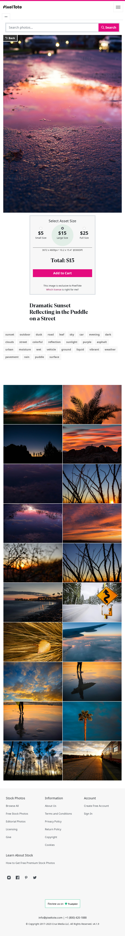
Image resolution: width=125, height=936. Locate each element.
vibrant (94, 349)
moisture (25, 349)
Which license (53, 289)
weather (110, 349)
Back (11, 38)
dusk (39, 334)
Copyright (51, 837)
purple (87, 342)
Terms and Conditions (58, 813)
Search (110, 27)
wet (38, 349)
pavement (12, 357)
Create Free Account (96, 806)
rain (26, 357)
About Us (50, 806)
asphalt (102, 342)
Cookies (50, 845)
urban (9, 349)
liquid (80, 349)
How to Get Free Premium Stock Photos (30, 863)
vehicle (51, 349)
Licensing (11, 829)
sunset (9, 334)
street (23, 342)
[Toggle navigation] (118, 7)
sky (72, 334)
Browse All (12, 806)
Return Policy (53, 829)
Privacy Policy (53, 821)
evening (94, 334)
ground (66, 349)
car (82, 334)
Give (8, 837)
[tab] (6, 16)
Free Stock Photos (17, 813)
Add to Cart (62, 273)
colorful (38, 342)
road (51, 334)
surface (54, 357)
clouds (9, 342)
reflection (54, 342)
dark (108, 334)
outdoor (25, 334)
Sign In (88, 813)
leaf (61, 334)
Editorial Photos (16, 821)
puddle (39, 357)
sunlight (71, 342)
